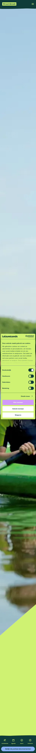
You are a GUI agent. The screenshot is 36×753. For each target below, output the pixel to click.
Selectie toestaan (18, 408)
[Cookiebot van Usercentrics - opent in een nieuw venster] (25, 336)
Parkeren (30, 743)
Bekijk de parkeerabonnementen (18, 749)
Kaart (21, 743)
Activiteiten (5, 743)
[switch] (31, 376)
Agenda (13, 743)
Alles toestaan (18, 402)
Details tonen (25, 396)
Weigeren (18, 415)
